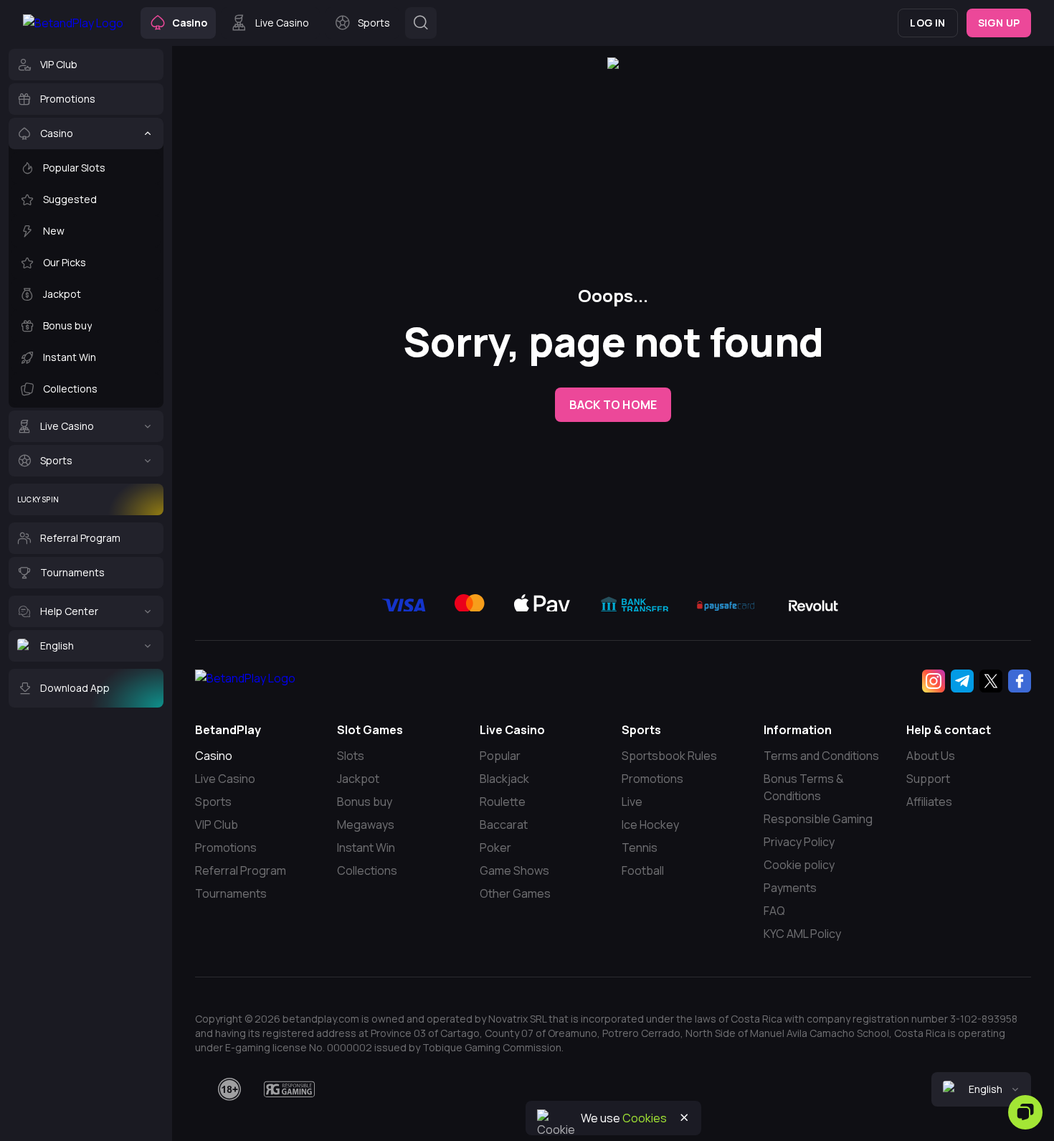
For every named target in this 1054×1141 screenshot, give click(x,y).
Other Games (515, 893)
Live (632, 801)
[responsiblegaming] (289, 1089)
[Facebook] (1019, 681)
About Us (930, 756)
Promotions (226, 847)
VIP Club (216, 824)
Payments (790, 888)
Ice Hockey (650, 824)
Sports (213, 801)
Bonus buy (364, 801)
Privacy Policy (799, 842)
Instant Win (366, 847)
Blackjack (504, 779)
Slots (350, 756)
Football (643, 870)
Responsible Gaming (818, 819)
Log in (927, 22)
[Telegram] (962, 681)
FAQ (774, 911)
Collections (367, 870)
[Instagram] (933, 681)
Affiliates (929, 801)
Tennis (639, 847)
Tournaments (231, 893)
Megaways (365, 824)
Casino (213, 756)
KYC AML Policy (802, 934)
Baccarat (504, 824)
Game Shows (514, 870)
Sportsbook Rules (669, 756)
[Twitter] (990, 681)
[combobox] (981, 1089)
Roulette (503, 801)
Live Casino (225, 779)
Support (928, 779)
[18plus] (229, 1089)
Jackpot (358, 779)
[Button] (421, 23)
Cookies (644, 1118)
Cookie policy (799, 865)
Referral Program (240, 870)
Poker (495, 847)
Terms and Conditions (821, 756)
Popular (500, 756)
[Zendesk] (1025, 1112)
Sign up (999, 22)
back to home (613, 405)
